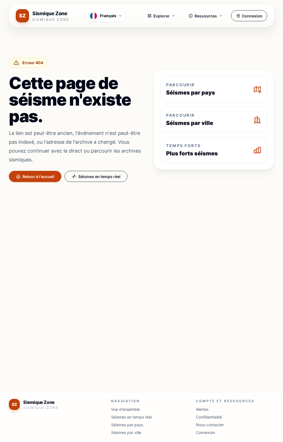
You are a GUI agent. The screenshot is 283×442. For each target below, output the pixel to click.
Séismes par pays (127, 424)
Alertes (202, 409)
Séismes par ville (126, 432)
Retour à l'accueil (38, 176)
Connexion (252, 16)
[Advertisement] (141, 227)
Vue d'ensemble (125, 409)
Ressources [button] (206, 16)
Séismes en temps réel (99, 176)
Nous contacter (210, 424)
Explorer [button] (161, 16)
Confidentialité (209, 417)
